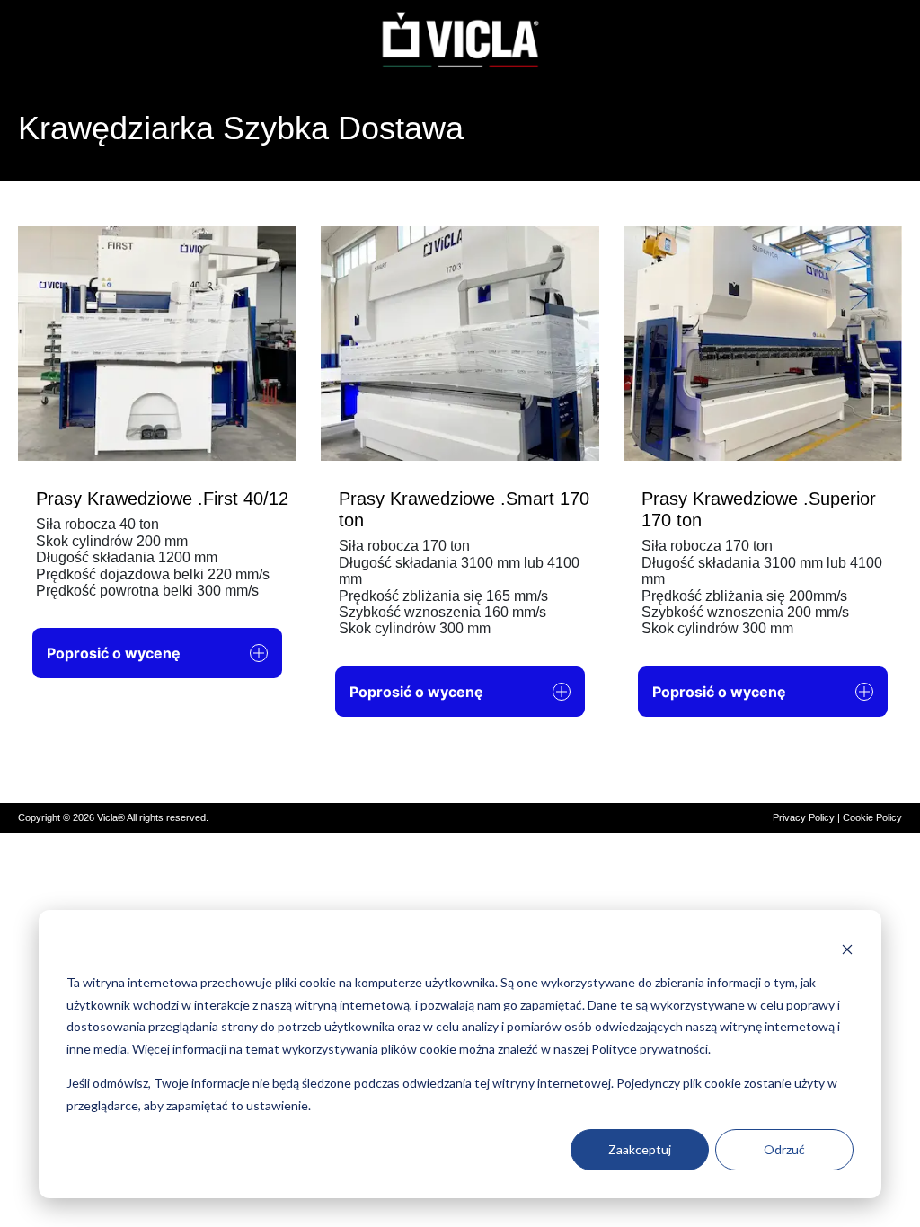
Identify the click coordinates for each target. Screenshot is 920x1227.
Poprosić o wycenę (114, 653)
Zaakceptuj (639, 1149)
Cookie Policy (872, 817)
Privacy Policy (804, 817)
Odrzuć (784, 1149)
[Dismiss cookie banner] (847, 949)
